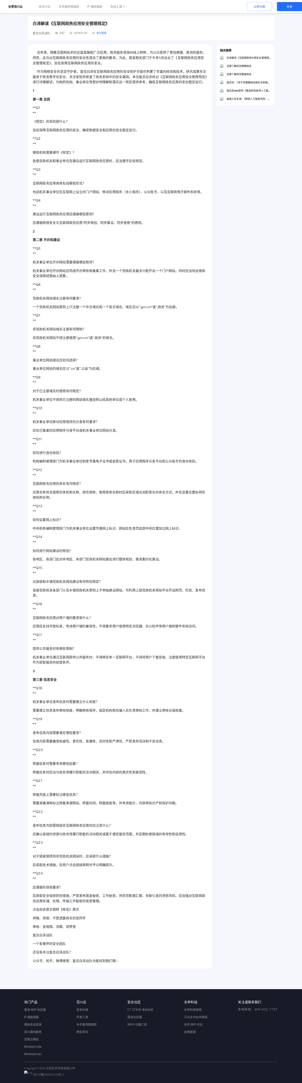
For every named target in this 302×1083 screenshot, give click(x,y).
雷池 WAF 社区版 (35, 1009)
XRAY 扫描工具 (137, 1024)
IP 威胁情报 (94, 6)
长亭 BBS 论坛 (193, 1024)
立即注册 (259, 6)
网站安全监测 (33, 1024)
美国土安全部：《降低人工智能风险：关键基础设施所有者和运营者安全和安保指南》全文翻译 (249, 98)
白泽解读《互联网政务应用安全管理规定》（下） (249, 57)
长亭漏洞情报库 (69, 6)
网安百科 (82, 1031)
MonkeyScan (33, 1054)
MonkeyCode (33, 1046)
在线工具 (116, 6)
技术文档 (82, 1009)
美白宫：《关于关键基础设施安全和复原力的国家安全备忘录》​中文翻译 (249, 82)
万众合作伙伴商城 (195, 1017)
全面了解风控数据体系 (239, 74)
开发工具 (82, 1017)
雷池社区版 (134, 1017)
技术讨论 (45, 6)
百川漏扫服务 (33, 1031)
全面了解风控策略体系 (239, 66)
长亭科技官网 (193, 1009)
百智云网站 (31, 1039)
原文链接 (102, 33)
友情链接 (190, 1031)
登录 (290, 6)
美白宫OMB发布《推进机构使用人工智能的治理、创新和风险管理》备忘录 (249, 90)
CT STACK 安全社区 (140, 1009)
